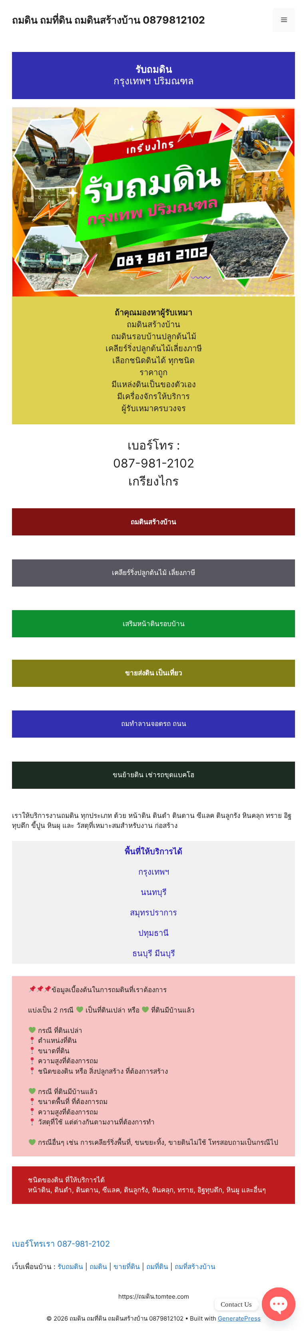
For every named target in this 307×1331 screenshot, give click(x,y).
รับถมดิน (70, 1267)
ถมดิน (98, 1267)
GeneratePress (239, 1318)
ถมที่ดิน (157, 1267)
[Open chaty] (278, 1304)
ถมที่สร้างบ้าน (195, 1267)
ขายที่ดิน (127, 1267)
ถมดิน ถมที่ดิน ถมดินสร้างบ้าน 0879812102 (108, 20)
